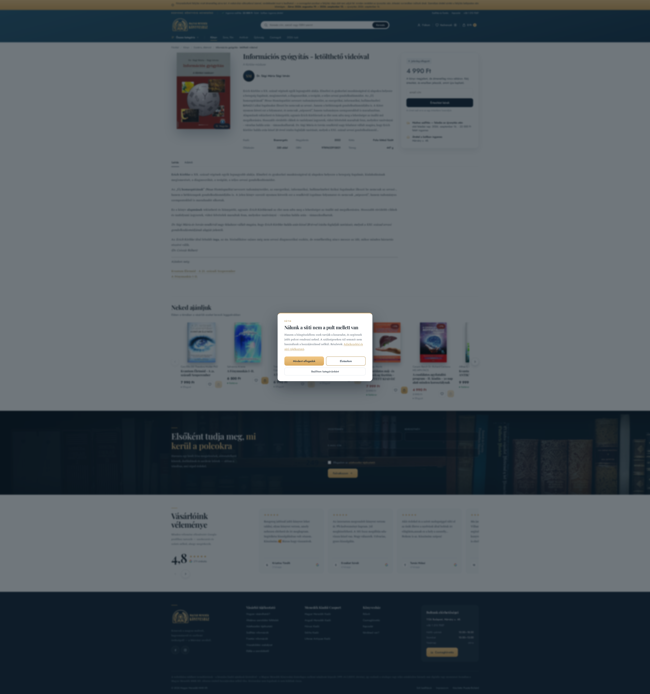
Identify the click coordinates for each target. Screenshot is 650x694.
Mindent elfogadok (304, 361)
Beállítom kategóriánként (325, 371)
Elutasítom (346, 361)
